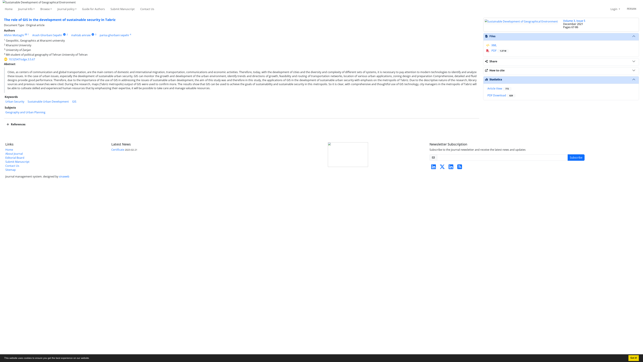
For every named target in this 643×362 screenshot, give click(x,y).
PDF (498, 50)
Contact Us (147, 9)
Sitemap (10, 170)
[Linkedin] (434, 168)
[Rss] (460, 168)
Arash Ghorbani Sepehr (47, 35)
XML (494, 45)
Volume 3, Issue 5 (574, 21)
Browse (45, 9)
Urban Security (14, 101)
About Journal (14, 154)
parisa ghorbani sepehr (114, 35)
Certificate (117, 150)
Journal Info (25, 9)
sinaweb (64, 176)
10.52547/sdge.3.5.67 (22, 59)
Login (614, 9)
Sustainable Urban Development (48, 101)
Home (9, 9)
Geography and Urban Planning (25, 112)
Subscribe (576, 157)
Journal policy (66, 9)
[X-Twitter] (442, 168)
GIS (74, 101)
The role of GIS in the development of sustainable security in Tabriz (60, 19)
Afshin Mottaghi (14, 35)
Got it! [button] (633, 358)
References (17, 124)
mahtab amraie (81, 35)
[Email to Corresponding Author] (26, 34)
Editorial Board (14, 158)
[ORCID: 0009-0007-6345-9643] (92, 34)
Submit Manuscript (123, 9)
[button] (90, 358)
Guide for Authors (93, 9)
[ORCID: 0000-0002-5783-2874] (64, 34)
